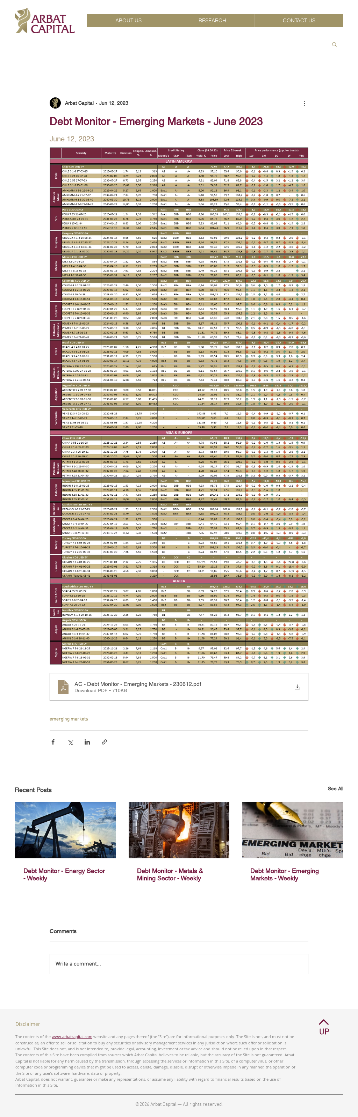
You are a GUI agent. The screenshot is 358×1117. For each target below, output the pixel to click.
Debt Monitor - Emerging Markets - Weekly (284, 874)
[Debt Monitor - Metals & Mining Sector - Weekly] (179, 830)
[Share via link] (104, 742)
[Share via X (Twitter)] (70, 742)
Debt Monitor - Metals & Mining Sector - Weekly (170, 874)
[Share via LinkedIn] (87, 742)
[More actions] (304, 103)
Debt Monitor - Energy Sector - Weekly (64, 874)
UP (324, 1032)
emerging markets (69, 719)
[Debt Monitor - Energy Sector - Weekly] (65, 830)
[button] (334, 44)
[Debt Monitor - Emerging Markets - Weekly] (292, 830)
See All (335, 788)
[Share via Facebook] (53, 742)
